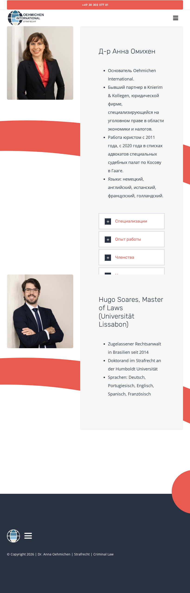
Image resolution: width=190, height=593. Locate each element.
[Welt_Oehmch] (13, 531)
